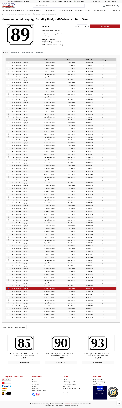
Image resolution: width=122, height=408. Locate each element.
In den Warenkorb (105, 26)
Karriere (34, 386)
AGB (64, 391)
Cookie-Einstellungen (69, 393)
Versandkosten (67, 404)
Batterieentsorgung (99, 382)
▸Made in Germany (57, 1)
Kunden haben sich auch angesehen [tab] (14, 327)
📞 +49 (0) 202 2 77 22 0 (97, 1)
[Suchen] (82, 6)
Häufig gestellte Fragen (39, 391)
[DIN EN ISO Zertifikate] (100, 394)
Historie (34, 382)
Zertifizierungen (98, 384)
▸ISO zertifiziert (68, 1)
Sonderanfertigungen (69, 384)
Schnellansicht (24, 362)
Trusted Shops (80, 1)
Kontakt (65, 379)
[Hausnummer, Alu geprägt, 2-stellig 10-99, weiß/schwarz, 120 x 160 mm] (24, 343)
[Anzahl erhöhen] (88, 26)
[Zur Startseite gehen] (9, 5)
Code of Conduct (98, 379)
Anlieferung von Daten (69, 382)
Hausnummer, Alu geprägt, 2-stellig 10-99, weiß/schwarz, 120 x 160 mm (24, 354)
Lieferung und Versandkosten (71, 388)
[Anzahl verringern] (76, 26)
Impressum (35, 384)
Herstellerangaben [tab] (27, 52)
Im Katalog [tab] (39, 52)
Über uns (35, 388)
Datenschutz (66, 386)
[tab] (6, 52)
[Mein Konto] (117, 5)
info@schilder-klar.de (110, 1)
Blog (33, 379)
